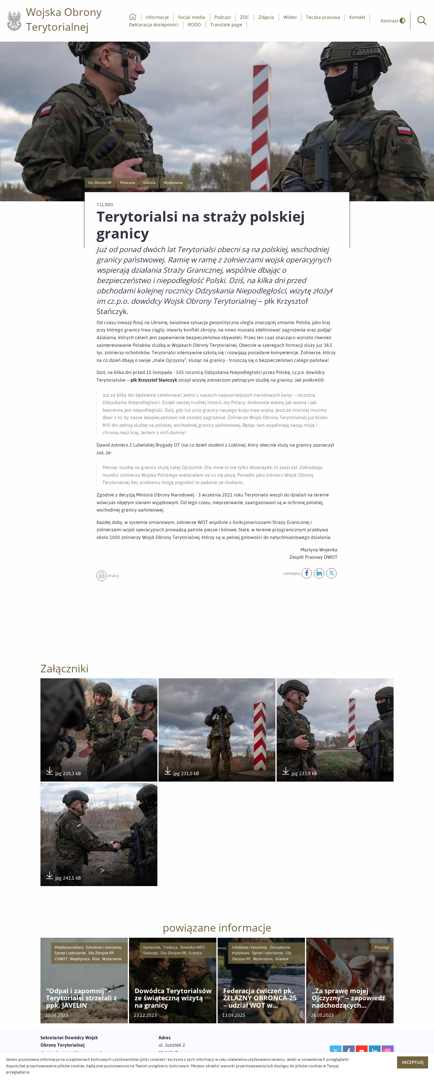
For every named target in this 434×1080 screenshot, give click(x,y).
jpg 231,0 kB (181, 774)
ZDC (244, 17)
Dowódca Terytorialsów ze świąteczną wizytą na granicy (173, 998)
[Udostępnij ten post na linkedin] (319, 573)
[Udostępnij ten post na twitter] (331, 573)
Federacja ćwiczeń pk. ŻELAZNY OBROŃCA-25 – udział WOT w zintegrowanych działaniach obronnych (260, 998)
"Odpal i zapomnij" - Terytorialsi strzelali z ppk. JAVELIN (81, 998)
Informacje (157, 17)
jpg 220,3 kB (63, 774)
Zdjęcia (266, 17)
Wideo (290, 17)
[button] (421, 20)
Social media (191, 17)
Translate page (226, 24)
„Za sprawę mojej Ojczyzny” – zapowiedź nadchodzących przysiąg (348, 998)
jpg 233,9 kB (299, 774)
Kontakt (357, 17)
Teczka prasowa (323, 17)
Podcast (222, 17)
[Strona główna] (132, 17)
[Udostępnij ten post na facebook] (306, 573)
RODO (194, 24)
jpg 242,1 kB (63, 878)
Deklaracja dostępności (153, 24)
